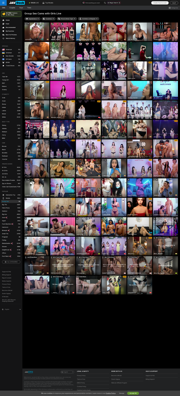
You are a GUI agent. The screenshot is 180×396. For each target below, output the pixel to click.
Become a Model (7, 290)
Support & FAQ (6, 271)
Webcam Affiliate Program (119, 383)
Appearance (33, 19)
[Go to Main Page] (17, 3)
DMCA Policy (81, 383)
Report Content (6, 278)
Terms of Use (6, 287)
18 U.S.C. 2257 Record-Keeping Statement (9, 300)
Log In (174, 3)
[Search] (104, 2)
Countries (49, 19)
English (66, 372)
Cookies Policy (81, 386)
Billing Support (6, 275)
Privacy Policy (6, 284)
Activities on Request (88, 19)
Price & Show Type (67, 19)
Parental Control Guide (84, 390)
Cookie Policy (111, 393)
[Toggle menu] (3, 3)
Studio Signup (6, 293)
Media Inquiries (6, 281)
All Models (5, 296)
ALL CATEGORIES (12, 262)
